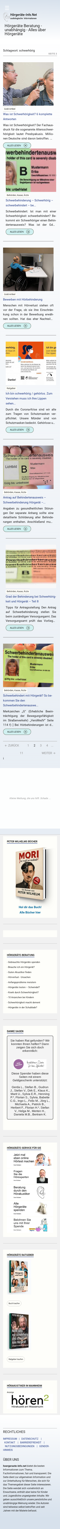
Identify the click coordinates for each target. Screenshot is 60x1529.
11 (21, 753)
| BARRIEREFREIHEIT (28, 1442)
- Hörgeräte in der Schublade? (22, 1007)
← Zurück (12, 745)
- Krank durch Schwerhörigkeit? (23, 992)
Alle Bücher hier (30, 912)
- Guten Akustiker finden (19, 972)
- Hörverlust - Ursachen (18, 977)
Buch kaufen (14, 1303)
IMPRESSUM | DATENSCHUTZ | (23, 1438)
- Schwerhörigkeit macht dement (23, 1002)
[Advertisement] (30, 798)
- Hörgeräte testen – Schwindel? (23, 987)
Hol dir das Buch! (30, 907)
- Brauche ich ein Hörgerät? (21, 967)
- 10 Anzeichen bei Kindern (20, 997)
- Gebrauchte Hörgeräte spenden (23, 962)
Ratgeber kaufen (16, 1359)
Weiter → (49, 753)
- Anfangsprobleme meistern (21, 982)
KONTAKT (9, 1442)
